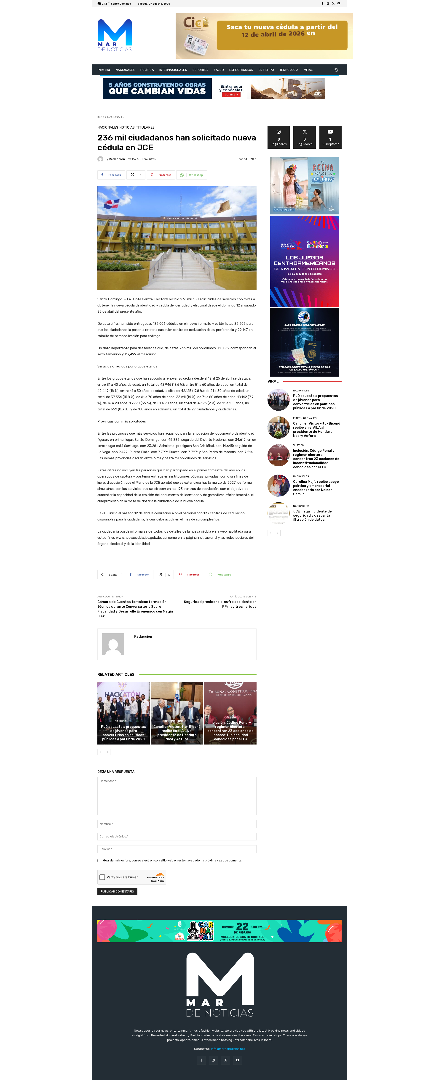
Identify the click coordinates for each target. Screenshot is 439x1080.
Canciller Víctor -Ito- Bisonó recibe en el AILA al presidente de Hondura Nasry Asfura (177, 733)
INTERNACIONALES (176, 721)
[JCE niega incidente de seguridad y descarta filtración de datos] (279, 513)
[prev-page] (100, 752)
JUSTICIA (230, 717)
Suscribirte (330, 127)
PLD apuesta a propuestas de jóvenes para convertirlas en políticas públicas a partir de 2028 (123, 733)
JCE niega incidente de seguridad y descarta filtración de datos (312, 515)
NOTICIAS (127, 127)
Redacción (117, 159)
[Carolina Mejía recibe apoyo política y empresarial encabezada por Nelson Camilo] (279, 486)
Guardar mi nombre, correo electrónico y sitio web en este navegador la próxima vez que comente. (172, 860)
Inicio (100, 117)
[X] (333, 3)
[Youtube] (339, 3)
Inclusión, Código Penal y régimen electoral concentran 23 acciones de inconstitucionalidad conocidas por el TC (230, 731)
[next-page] (107, 752)
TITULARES (145, 127)
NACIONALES (115, 117)
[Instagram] (328, 3)
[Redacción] (101, 159)
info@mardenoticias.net (228, 1049)
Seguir (279, 127)
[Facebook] (322, 3)
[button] (336, 70)
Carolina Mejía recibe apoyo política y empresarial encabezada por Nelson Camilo (316, 488)
